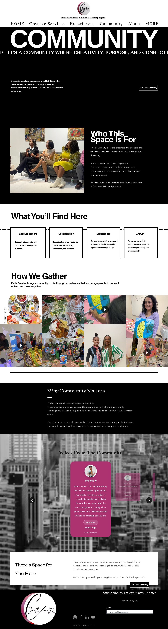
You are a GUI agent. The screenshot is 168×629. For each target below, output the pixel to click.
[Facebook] (81, 617)
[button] (152, 23)
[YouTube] (93, 617)
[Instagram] (75, 617)
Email (109, 607)
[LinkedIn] (87, 617)
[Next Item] (163, 331)
